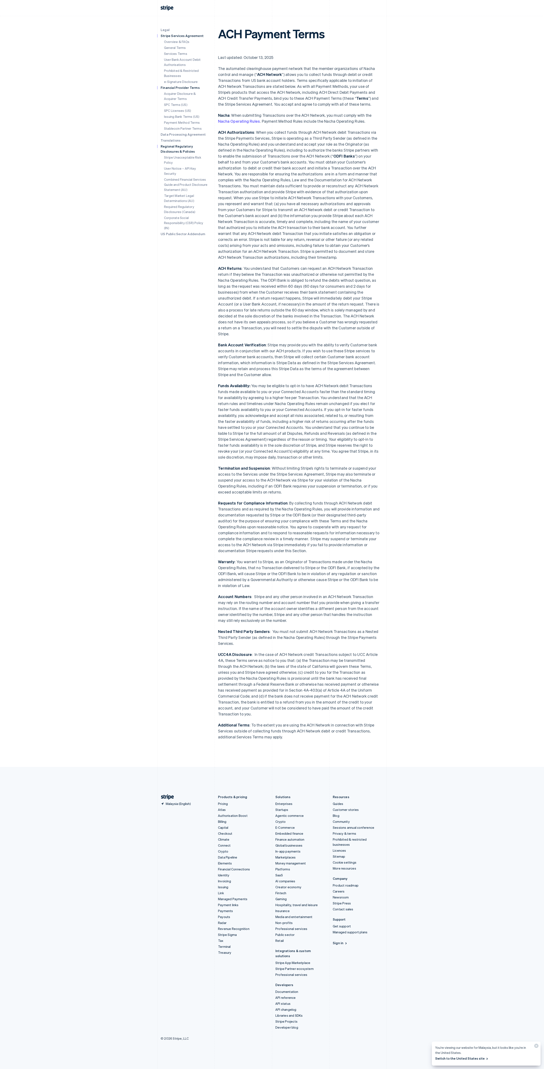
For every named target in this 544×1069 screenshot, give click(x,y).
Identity (224, 875)
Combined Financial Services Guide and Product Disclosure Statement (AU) (186, 184)
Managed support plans (350, 932)
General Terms (175, 47)
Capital (223, 827)
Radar (222, 923)
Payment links (228, 905)
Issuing (223, 887)
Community (341, 821)
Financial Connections (234, 869)
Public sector (285, 935)
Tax (221, 940)
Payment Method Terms (182, 122)
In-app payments (287, 851)
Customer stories (346, 809)
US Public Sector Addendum (183, 234)
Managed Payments (232, 899)
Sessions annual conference (353, 827)
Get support (342, 926)
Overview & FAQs (176, 42)
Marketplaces (285, 857)
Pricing (223, 804)
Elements (225, 863)
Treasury (224, 952)
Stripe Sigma (227, 935)
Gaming (281, 899)
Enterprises (283, 804)
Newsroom (341, 897)
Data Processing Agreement (183, 134)
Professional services (291, 929)
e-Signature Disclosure (181, 82)
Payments (225, 911)
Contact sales (343, 909)
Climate (223, 839)
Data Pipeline (227, 857)
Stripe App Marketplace (292, 963)
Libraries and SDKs (289, 1015)
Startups (281, 809)
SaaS (279, 875)
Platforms (282, 869)
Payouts (224, 917)
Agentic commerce (289, 815)
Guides (338, 804)
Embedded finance (289, 833)
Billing (222, 821)
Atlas (222, 809)
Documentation (286, 991)
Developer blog (286, 1027)
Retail (279, 940)
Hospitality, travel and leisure (296, 905)
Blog (336, 815)
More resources (344, 868)
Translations (171, 140)
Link (221, 893)
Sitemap (339, 856)
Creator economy (288, 887)
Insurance (282, 911)
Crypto (223, 851)
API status (282, 1003)
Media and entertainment (294, 917)
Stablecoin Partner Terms (183, 128)
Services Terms (175, 53)
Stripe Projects (286, 1021)
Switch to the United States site (460, 1058)
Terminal (224, 946)
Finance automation (290, 839)
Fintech (280, 893)
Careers (338, 891)
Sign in (338, 943)
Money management (290, 863)
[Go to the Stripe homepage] (165, 797)
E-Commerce (285, 827)
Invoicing (224, 881)
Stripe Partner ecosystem (294, 969)
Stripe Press (342, 903)
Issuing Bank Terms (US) (182, 116)
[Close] (536, 1047)
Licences (339, 850)
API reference (285, 997)
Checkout (225, 833)
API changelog (285, 1009)
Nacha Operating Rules (239, 121)
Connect (224, 845)
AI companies (285, 881)
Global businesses (288, 845)
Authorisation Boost (233, 815)
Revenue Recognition (233, 929)
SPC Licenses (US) (177, 110)
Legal (165, 30)
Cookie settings (344, 862)
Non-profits (284, 923)
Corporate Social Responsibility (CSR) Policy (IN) (183, 223)
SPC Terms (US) (175, 104)
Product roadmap (345, 885)
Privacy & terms (344, 833)
